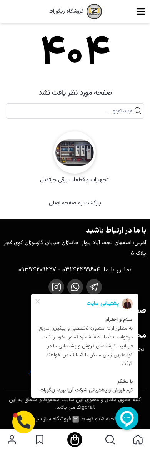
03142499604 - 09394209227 (59, 269)
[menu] (140, 11)
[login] (12, 439)
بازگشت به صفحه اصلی (75, 203)
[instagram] (56, 287)
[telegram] (94, 287)
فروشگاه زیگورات (65, 11)
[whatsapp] (75, 287)
